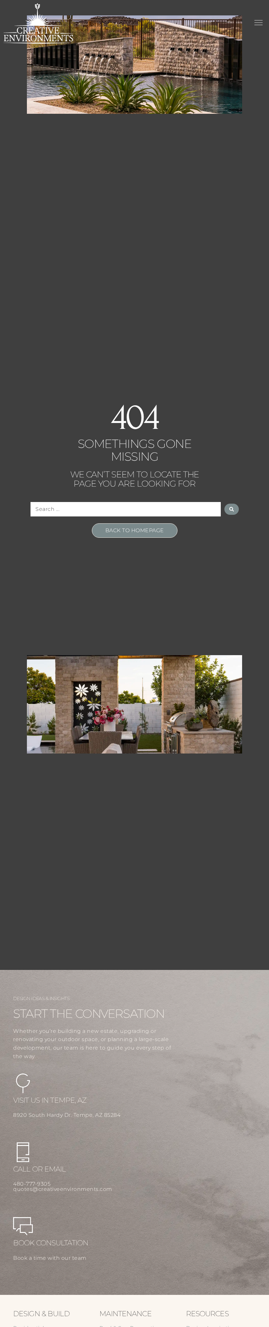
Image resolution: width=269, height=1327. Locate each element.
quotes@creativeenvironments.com (62, 1189)
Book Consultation (50, 1242)
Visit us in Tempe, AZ (50, 1100)
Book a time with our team (50, 1258)
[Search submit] (231, 509)
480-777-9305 (32, 1184)
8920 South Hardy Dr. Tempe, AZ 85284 (66, 1115)
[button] (258, 23)
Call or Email (39, 1169)
